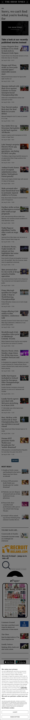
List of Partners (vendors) (8, 708)
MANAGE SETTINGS (15, 717)
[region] (15, 692)
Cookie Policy (23, 687)
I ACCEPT (15, 712)
